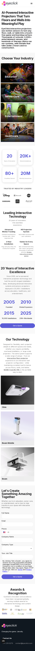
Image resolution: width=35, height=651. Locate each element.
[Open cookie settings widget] (3, 641)
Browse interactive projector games (26, 254)
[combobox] (17, 548)
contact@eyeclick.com (23, 643)
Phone (4, 529)
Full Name (5, 513)
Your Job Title (7, 553)
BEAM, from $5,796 (11, 370)
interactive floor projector (17, 358)
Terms (20, 570)
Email (4, 521)
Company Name (8, 537)
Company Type (7, 545)
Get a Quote (17, 326)
